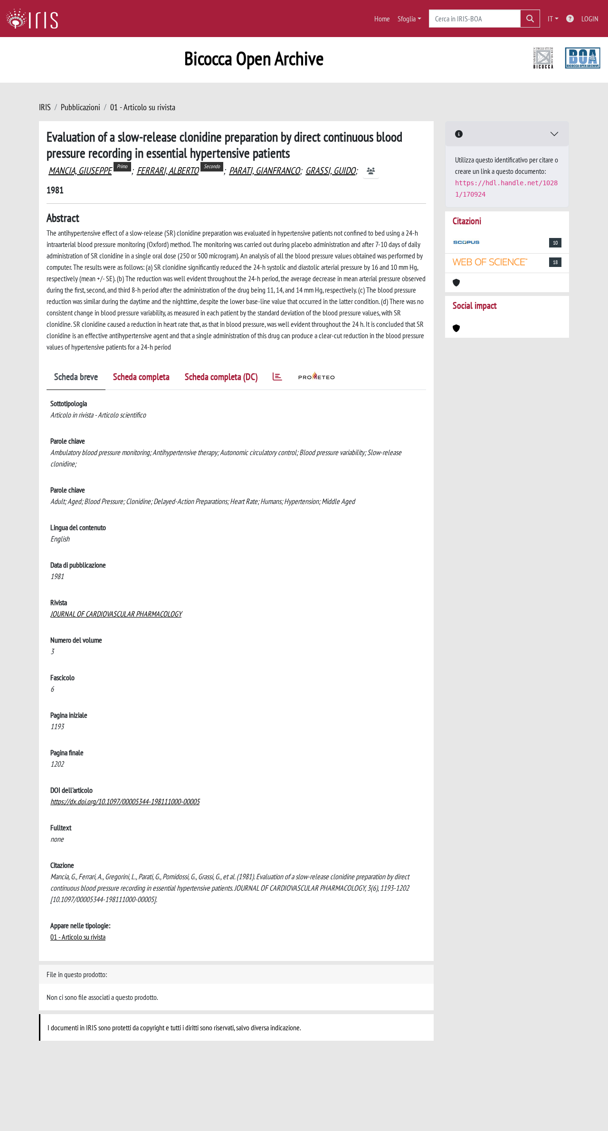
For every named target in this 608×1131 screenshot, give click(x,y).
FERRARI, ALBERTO (168, 170)
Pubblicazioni (80, 107)
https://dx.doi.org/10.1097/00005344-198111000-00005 (125, 801)
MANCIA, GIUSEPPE (80, 170)
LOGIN (589, 18)
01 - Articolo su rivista (142, 107)
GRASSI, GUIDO (330, 170)
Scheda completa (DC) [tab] (221, 377)
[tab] (277, 378)
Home (382, 18)
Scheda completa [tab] (141, 377)
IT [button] (550, 18)
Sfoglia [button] (407, 18)
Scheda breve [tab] (76, 377)
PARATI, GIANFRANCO (264, 170)
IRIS (45, 107)
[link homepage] (36, 18)
